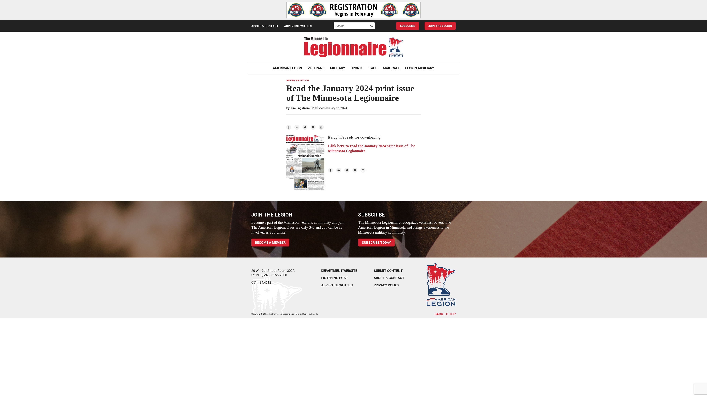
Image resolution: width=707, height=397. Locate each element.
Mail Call (391, 68)
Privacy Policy (386, 285)
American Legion (287, 68)
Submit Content (388, 271)
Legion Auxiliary (419, 68)
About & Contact (265, 26)
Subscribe (407, 26)
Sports (357, 68)
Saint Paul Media (310, 314)
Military (337, 68)
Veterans (316, 68)
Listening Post (334, 278)
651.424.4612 (261, 282)
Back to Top (445, 314)
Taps (373, 68)
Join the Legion (440, 26)
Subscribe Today (376, 242)
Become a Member (270, 242)
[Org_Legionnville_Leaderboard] (353, 10)
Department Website (339, 271)
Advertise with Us (298, 26)
